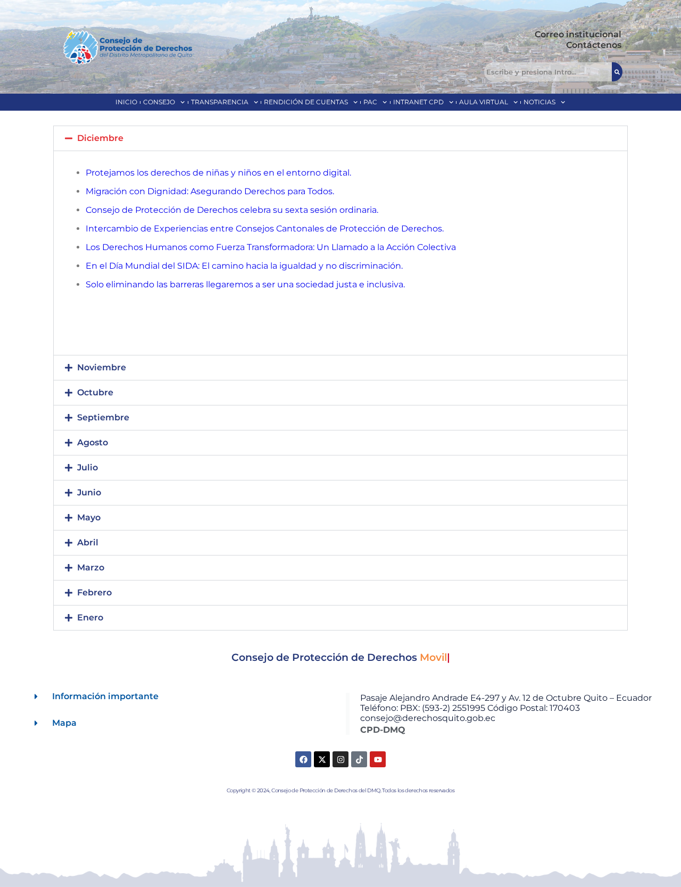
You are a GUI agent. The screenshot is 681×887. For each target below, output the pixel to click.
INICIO (126, 102)
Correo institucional (578, 34)
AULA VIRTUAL (483, 102)
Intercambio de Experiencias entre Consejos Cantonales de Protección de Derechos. (265, 228)
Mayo (89, 517)
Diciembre (100, 138)
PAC (370, 102)
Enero (90, 617)
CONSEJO (159, 102)
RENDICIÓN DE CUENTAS (306, 102)
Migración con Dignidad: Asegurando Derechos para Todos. (210, 191)
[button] (340, 138)
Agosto (92, 442)
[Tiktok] (359, 759)
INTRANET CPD (418, 102)
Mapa (64, 723)
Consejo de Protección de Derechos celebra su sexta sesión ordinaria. (232, 210)
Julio (87, 467)
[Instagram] (340, 759)
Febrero (94, 592)
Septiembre (103, 417)
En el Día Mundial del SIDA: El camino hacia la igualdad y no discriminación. (244, 266)
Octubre (95, 392)
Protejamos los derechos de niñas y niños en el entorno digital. (218, 173)
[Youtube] (378, 759)
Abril (87, 542)
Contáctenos (593, 45)
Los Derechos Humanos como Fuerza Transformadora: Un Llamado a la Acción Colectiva (271, 247)
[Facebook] (303, 759)
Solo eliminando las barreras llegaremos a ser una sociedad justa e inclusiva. (245, 284)
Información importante (105, 696)
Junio (89, 492)
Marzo (90, 567)
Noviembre (101, 367)
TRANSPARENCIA (219, 102)
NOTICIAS (539, 102)
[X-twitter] (322, 759)
